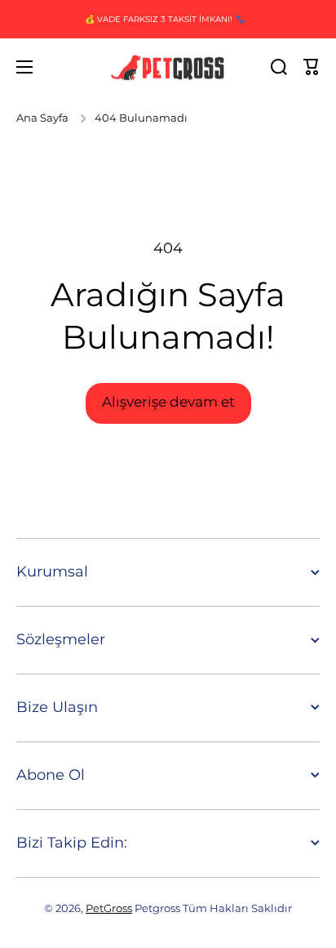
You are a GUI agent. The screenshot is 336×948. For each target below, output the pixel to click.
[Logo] (168, 67)
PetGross (109, 908)
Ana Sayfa (42, 118)
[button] (311, 67)
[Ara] (279, 67)
